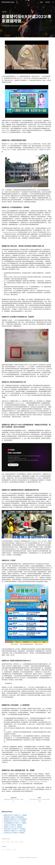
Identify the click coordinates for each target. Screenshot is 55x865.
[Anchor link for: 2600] (32, 661)
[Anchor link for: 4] (30, 207)
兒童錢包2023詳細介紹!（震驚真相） (13, 825)
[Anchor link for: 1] (27, 140)
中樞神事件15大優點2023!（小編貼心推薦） (15, 831)
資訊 (16, 841)
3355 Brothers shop (7, 2)
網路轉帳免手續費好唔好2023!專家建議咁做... (15, 819)
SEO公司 (14, 849)
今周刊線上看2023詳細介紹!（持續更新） (14, 832)
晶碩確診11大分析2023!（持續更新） (13, 827)
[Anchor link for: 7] (39, 490)
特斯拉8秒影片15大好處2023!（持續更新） (15, 829)
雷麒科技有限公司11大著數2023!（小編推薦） (16, 815)
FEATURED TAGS (6, 838)
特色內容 (4, 11)
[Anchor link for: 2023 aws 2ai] (25, 427)
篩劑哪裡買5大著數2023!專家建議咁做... (14, 817)
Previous (13, 799)
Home (41, 2)
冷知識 (8, 841)
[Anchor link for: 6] (30, 705)
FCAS (3, 849)
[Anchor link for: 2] (44, 246)
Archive (47, 2)
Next (40, 799)
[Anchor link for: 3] (35, 317)
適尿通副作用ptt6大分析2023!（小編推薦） (15, 821)
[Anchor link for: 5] (16, 560)
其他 (12, 841)
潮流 (3, 841)
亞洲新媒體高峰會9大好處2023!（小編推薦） (15, 823)
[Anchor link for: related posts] (13, 811)
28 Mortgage (8, 849)
